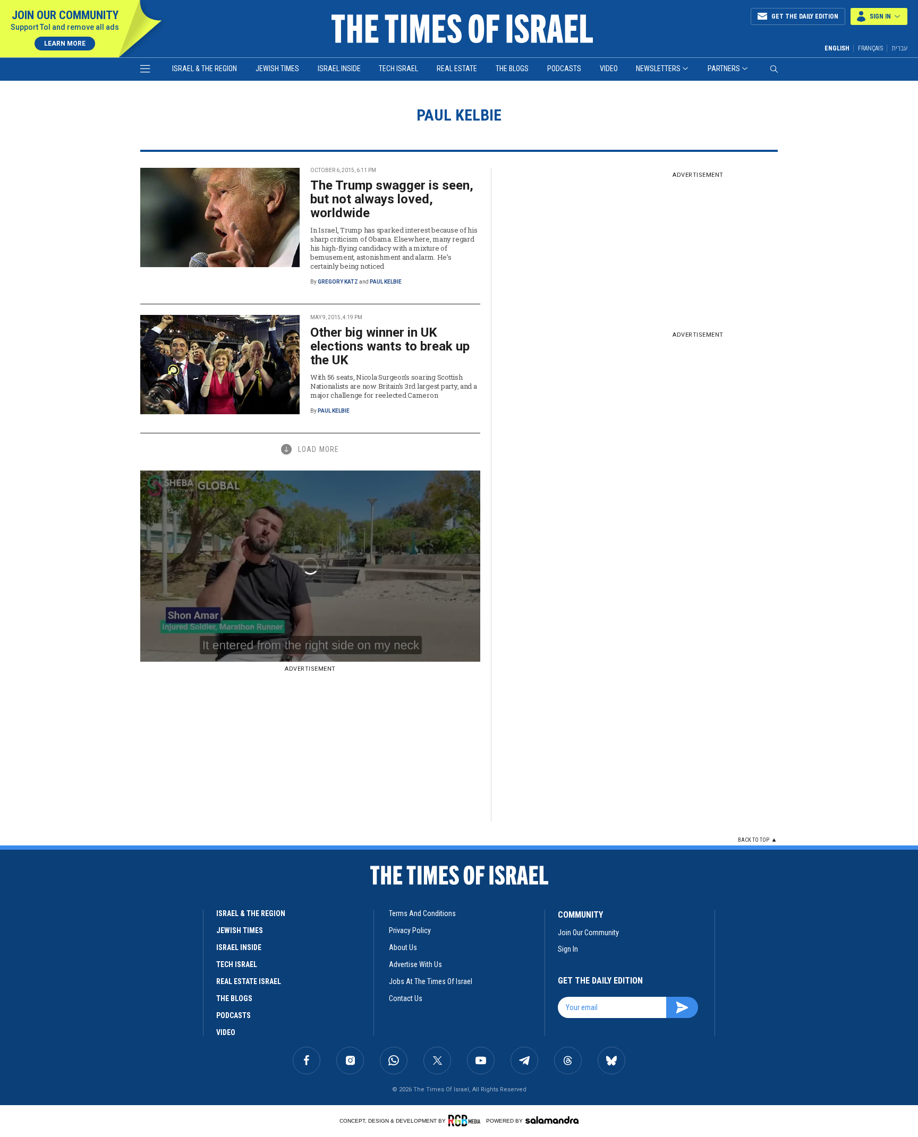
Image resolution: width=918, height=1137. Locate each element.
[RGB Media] (466, 1120)
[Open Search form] (774, 69)
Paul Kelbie (386, 282)
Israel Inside (339, 68)
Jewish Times (277, 68)
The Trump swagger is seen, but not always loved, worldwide (391, 199)
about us (403, 947)
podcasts (233, 1015)
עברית (899, 48)
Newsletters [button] (658, 68)
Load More (318, 449)
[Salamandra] (552, 1120)
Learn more (65, 43)
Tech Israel (398, 68)
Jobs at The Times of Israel (430, 981)
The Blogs (512, 68)
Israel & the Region (204, 68)
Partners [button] (724, 68)
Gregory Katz (338, 282)
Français (870, 48)
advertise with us (415, 964)
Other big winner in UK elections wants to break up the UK (390, 346)
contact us (405, 998)
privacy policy (410, 930)
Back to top (753, 840)
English (836, 48)
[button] (879, 16)
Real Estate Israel (248, 981)
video (225, 1032)
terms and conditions (422, 913)
